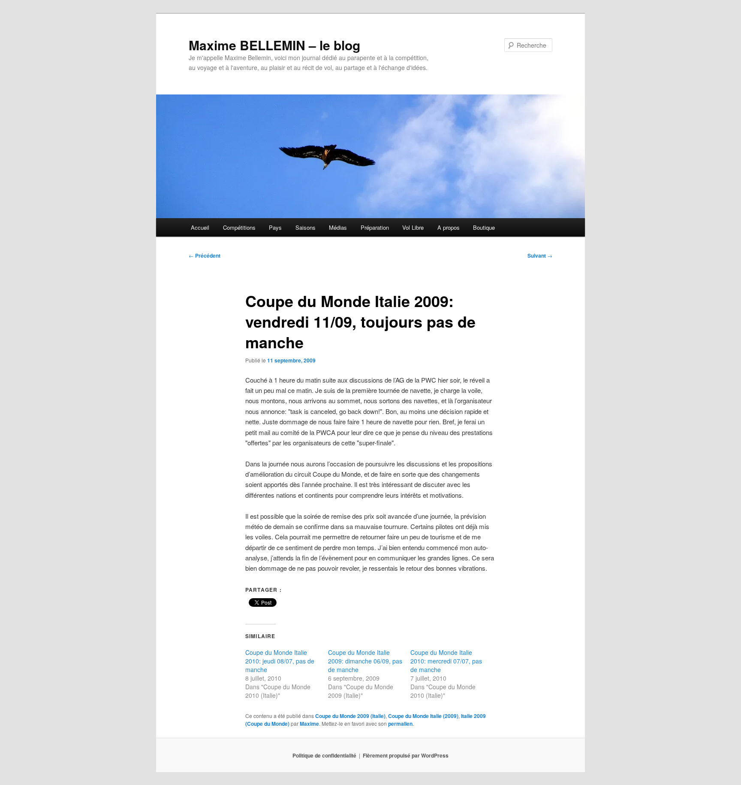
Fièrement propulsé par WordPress (406, 755)
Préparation (375, 227)
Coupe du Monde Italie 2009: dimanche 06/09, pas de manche (365, 661)
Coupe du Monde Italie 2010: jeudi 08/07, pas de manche (279, 661)
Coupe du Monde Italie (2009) (423, 716)
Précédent (204, 255)
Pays (275, 227)
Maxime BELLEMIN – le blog (274, 45)
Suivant (539, 255)
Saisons (305, 227)
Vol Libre (413, 227)
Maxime (309, 723)
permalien (400, 723)
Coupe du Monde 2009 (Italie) (350, 716)
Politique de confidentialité (324, 755)
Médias (338, 227)
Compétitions (239, 227)
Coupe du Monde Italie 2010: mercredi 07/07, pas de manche (446, 661)
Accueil (200, 227)
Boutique (484, 227)
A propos (448, 227)
